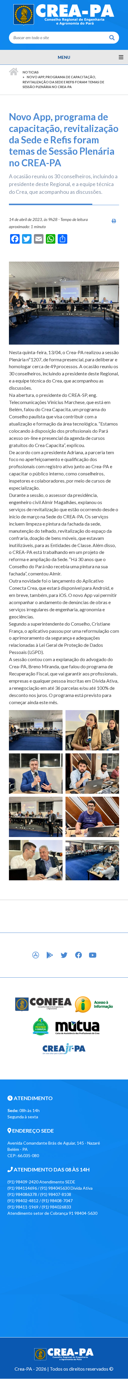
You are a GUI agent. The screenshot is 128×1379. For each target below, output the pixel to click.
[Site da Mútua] (77, 1025)
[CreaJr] (64, 1048)
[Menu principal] (64, 57)
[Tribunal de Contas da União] (40, 1025)
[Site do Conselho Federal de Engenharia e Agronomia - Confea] (43, 1003)
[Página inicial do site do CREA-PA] (64, 14)
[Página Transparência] (94, 1003)
